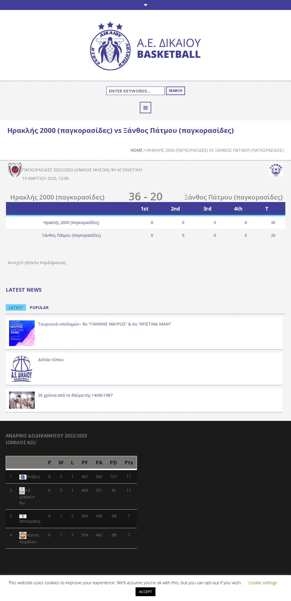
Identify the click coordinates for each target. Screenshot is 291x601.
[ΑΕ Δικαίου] (145, 47)
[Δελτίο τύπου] (22, 368)
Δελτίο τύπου (51, 359)
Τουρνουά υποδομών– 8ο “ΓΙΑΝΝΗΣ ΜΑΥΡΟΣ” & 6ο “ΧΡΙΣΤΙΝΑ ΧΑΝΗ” (104, 324)
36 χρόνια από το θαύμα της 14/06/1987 (75, 395)
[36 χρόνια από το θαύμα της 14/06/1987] (22, 399)
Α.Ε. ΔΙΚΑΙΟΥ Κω (27, 496)
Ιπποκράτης (29, 521)
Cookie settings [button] (263, 582)
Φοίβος (33, 476)
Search (175, 90)
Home (136, 150)
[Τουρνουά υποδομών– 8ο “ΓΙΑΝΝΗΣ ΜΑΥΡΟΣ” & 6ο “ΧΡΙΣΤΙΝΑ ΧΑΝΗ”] (22, 332)
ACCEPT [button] (145, 591)
